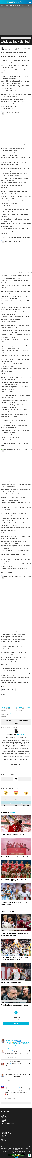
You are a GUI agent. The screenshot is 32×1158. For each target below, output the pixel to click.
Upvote (7, 779)
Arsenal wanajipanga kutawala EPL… (15, 880)
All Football (5, 1131)
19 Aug (19, 1063)
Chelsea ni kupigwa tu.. (6, 707)
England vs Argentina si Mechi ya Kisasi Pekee (14, 903)
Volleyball (4, 1117)
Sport (3, 930)
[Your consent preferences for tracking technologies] (29, 1155)
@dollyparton (17, 1051)
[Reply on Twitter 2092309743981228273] (6, 1057)
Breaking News (5, 928)
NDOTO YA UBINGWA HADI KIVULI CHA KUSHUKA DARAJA (14, 959)
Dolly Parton (8, 1051)
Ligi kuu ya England (21, 928)
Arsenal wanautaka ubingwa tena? (14, 857)
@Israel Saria (8, 1074)
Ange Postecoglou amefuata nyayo (14, 1005)
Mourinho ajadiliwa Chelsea (23, 707)
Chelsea (4, 727)
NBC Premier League (7, 1132)
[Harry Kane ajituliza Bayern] (16, 972)
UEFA (3, 1139)
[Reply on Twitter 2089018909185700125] (6, 1098)
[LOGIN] (30, 2)
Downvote (24, 779)
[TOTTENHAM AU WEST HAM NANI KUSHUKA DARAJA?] (16, 922)
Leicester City (12, 727)
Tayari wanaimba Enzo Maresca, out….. (16, 834)
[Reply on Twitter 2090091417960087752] (6, 1070)
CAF (3, 1136)
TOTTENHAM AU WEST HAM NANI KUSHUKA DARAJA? (14, 934)
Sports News (21, 979)
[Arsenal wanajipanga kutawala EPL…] (16, 869)
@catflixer (14, 1063)
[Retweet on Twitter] (8, 1048)
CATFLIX (7, 1063)
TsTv (3, 1121)
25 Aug (22, 1051)
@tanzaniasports (17, 1074)
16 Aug (6, 1088)
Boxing (4, 1119)
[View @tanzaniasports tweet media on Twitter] (27, 1053)
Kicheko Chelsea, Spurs (7, 713)
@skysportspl (24, 1087)
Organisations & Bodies (8, 1123)
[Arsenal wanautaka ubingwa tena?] (16, 846)
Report (16, 723)
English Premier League (8, 1133)
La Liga (4, 1135)
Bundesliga (13, 979)
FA (3, 1138)
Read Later (8, 720)
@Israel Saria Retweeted (15, 1048)
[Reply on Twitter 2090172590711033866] (6, 1081)
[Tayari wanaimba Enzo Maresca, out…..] (16, 823)
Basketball (4, 1120)
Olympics (4, 1115)
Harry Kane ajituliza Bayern (11, 982)
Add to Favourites (23, 720)
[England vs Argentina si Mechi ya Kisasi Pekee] (16, 891)
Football (13, 812)
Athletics (4, 1116)
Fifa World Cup (6, 1140)
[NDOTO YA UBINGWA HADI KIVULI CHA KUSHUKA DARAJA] (16, 947)
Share (3, 113)
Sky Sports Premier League (12, 1087)
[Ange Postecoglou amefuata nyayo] (16, 994)
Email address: (16, 1017)
